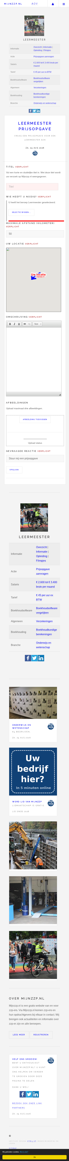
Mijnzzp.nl (13, 4)
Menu (64, 3)
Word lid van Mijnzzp (27, 802)
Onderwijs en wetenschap (45, 103)
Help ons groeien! (24, 1059)
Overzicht (38, 47)
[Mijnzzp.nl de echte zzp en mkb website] (34, 26)
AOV (35, 3)
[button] (10, 324)
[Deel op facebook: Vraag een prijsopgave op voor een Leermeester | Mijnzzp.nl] (31, 112)
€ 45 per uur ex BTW (42, 72)
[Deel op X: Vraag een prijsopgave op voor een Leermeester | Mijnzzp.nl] (34, 112)
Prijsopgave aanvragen (44, 57)
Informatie (47, 47)
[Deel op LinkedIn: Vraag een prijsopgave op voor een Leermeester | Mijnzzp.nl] (38, 112)
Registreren (41, 1035)
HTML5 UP (31, 1141)
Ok (35, 1157)
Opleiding (38, 50)
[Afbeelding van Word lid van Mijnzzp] (33, 772)
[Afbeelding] (33, 846)
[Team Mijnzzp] (35, 153)
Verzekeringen (40, 88)
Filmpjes (47, 50)
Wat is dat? (24, 1152)
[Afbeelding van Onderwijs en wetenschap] (33, 703)
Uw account (53, 3)
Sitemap (13, 1148)
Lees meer (19, 1035)
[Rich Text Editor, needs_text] (33, 360)
